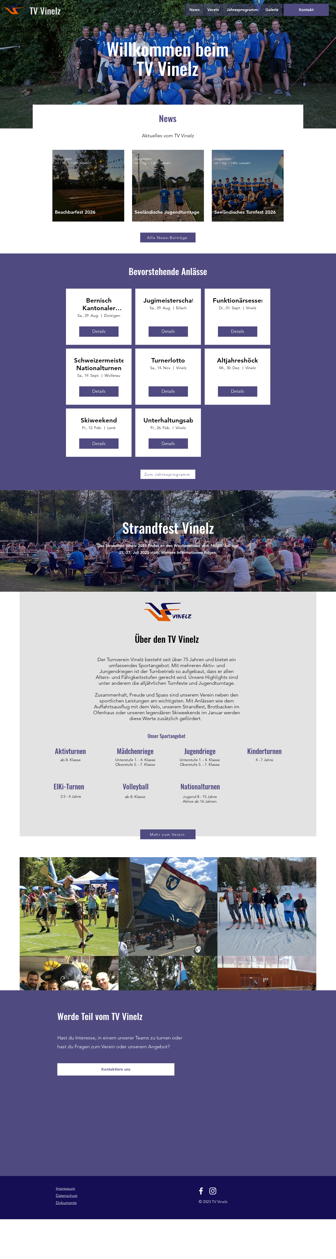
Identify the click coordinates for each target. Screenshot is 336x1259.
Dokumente (66, 1202)
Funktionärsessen (237, 300)
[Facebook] (201, 1191)
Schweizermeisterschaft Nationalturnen (98, 364)
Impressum (65, 1188)
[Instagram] (212, 1191)
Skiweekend (99, 420)
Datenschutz (66, 1195)
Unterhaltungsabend (168, 420)
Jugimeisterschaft (168, 300)
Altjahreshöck (237, 360)
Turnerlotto (168, 360)
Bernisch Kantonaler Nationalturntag (99, 304)
